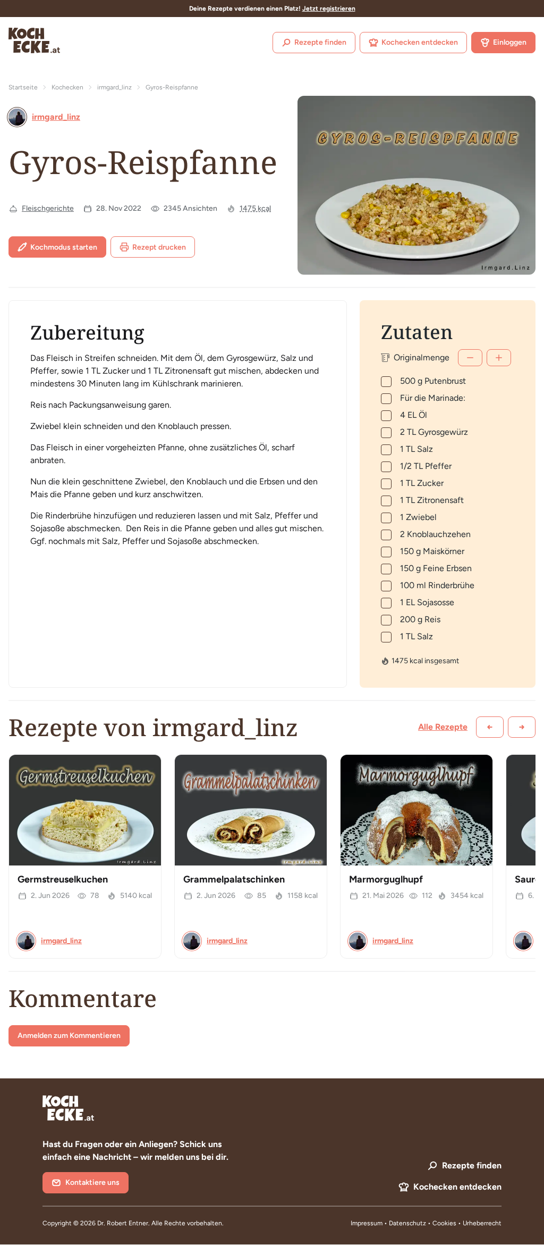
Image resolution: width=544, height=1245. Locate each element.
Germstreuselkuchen (63, 879)
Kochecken (67, 87)
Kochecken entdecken (419, 42)
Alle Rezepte (443, 727)
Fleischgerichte (48, 208)
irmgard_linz (114, 87)
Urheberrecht (482, 1223)
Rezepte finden (320, 42)
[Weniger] (470, 357)
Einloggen (509, 42)
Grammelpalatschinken (234, 879)
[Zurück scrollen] (490, 727)
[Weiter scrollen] (522, 727)
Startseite (23, 87)
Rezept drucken (159, 247)
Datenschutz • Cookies (423, 1223)
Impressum (366, 1223)
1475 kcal (255, 208)
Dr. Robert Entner (122, 1223)
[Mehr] (499, 357)
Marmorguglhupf (386, 879)
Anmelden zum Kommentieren (69, 1035)
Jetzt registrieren (328, 8)
